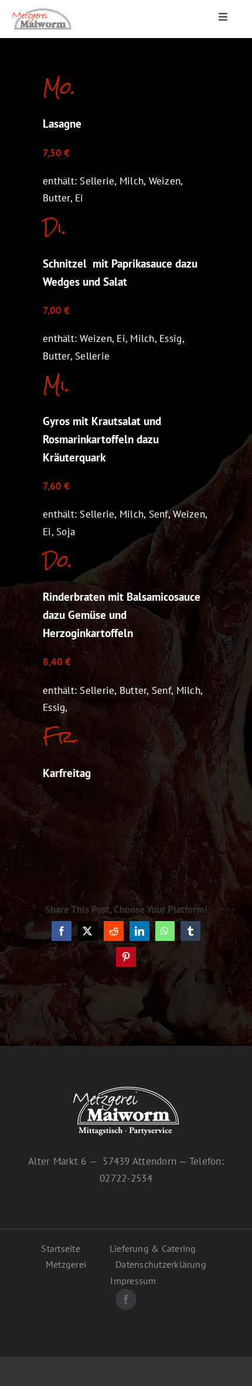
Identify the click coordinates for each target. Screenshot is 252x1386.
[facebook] (126, 1299)
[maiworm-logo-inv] (126, 1091)
